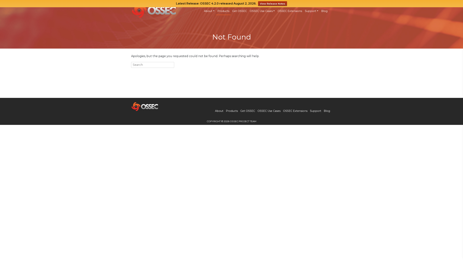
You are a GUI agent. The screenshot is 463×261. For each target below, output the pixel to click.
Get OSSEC (239, 11)
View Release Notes (272, 3)
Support (310, 11)
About (208, 11)
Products (223, 11)
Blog (324, 11)
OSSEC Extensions (290, 11)
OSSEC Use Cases (261, 11)
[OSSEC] (153, 10)
